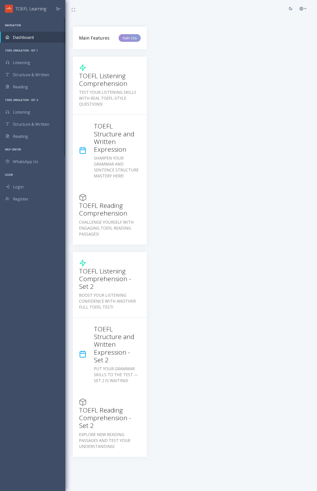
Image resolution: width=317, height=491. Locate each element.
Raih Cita (130, 38)
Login (9, 174)
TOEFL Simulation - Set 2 (21, 100)
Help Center (13, 149)
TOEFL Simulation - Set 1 (21, 50)
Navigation (13, 25)
